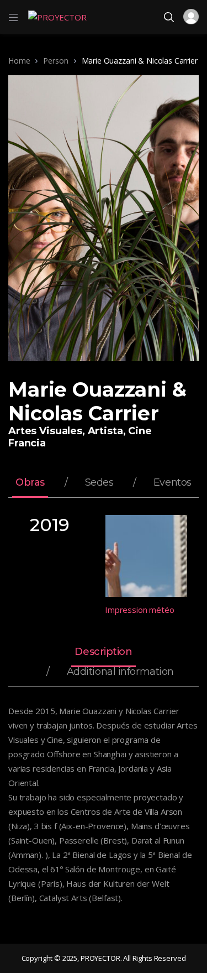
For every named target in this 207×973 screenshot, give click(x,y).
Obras (30, 482)
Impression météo (139, 609)
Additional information (120, 672)
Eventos (172, 482)
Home (19, 60)
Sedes (99, 482)
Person (55, 60)
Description (103, 652)
